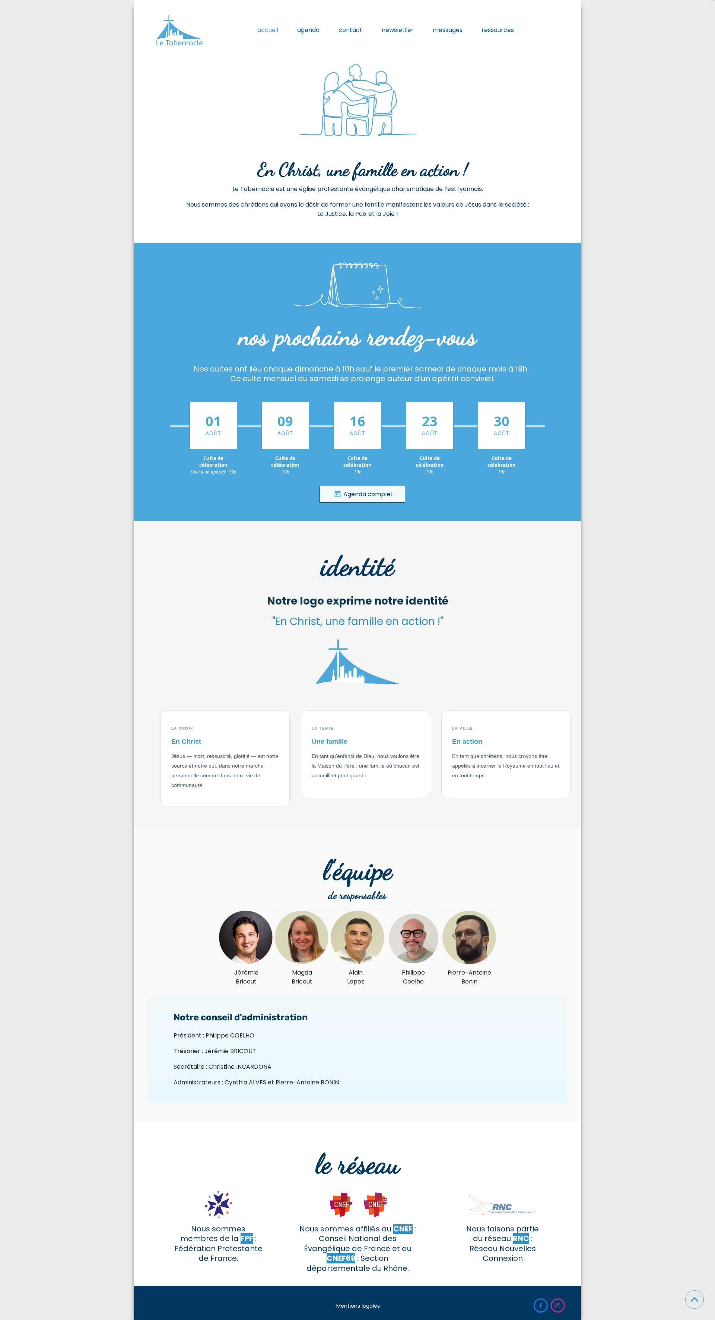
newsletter (398, 30)
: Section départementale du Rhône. (357, 1263)
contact (350, 30)
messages (448, 30)
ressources (498, 30)
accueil (267, 30)
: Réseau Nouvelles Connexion (503, 1248)
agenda (308, 30)
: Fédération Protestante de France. (218, 1248)
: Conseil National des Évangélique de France (360, 1239)
